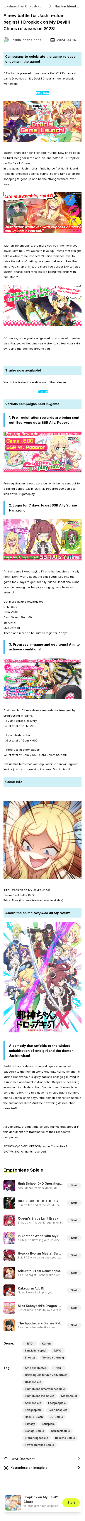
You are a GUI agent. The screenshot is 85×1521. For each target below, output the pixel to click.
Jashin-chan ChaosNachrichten (26, 6)
